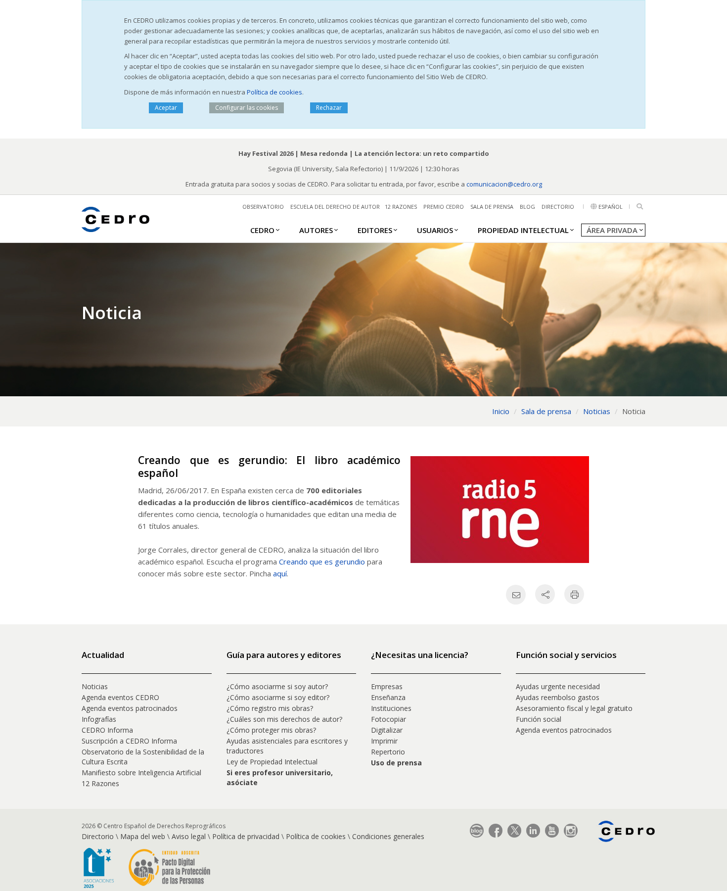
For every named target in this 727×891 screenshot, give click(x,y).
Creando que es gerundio (322, 561)
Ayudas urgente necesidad (558, 686)
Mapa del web (142, 836)
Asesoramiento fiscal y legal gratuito (574, 708)
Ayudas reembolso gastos (557, 697)
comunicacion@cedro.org (504, 184)
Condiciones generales (388, 836)
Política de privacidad (245, 836)
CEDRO (262, 230)
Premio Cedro (443, 206)
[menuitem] (262, 229)
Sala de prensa (491, 206)
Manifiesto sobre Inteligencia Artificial (141, 772)
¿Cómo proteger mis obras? (271, 730)
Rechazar (329, 107)
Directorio (558, 206)
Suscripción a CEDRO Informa (129, 741)
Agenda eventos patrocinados (130, 708)
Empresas (387, 686)
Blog (527, 206)
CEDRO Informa (107, 730)
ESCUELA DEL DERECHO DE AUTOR (335, 206)
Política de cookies (274, 92)
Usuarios (435, 230)
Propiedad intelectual (523, 230)
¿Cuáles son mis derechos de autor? (284, 719)
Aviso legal (189, 836)
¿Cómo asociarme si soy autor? (277, 686)
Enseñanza (388, 697)
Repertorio (388, 751)
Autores (316, 230)
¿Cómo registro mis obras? (270, 708)
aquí (280, 573)
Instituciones (391, 708)
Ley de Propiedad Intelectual (272, 761)
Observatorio (263, 206)
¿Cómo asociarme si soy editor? (278, 697)
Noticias (95, 686)
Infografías (99, 719)
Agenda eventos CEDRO (120, 697)
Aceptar (166, 107)
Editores (375, 230)
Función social (538, 719)
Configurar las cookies (246, 107)
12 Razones (100, 783)
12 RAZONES (401, 206)
